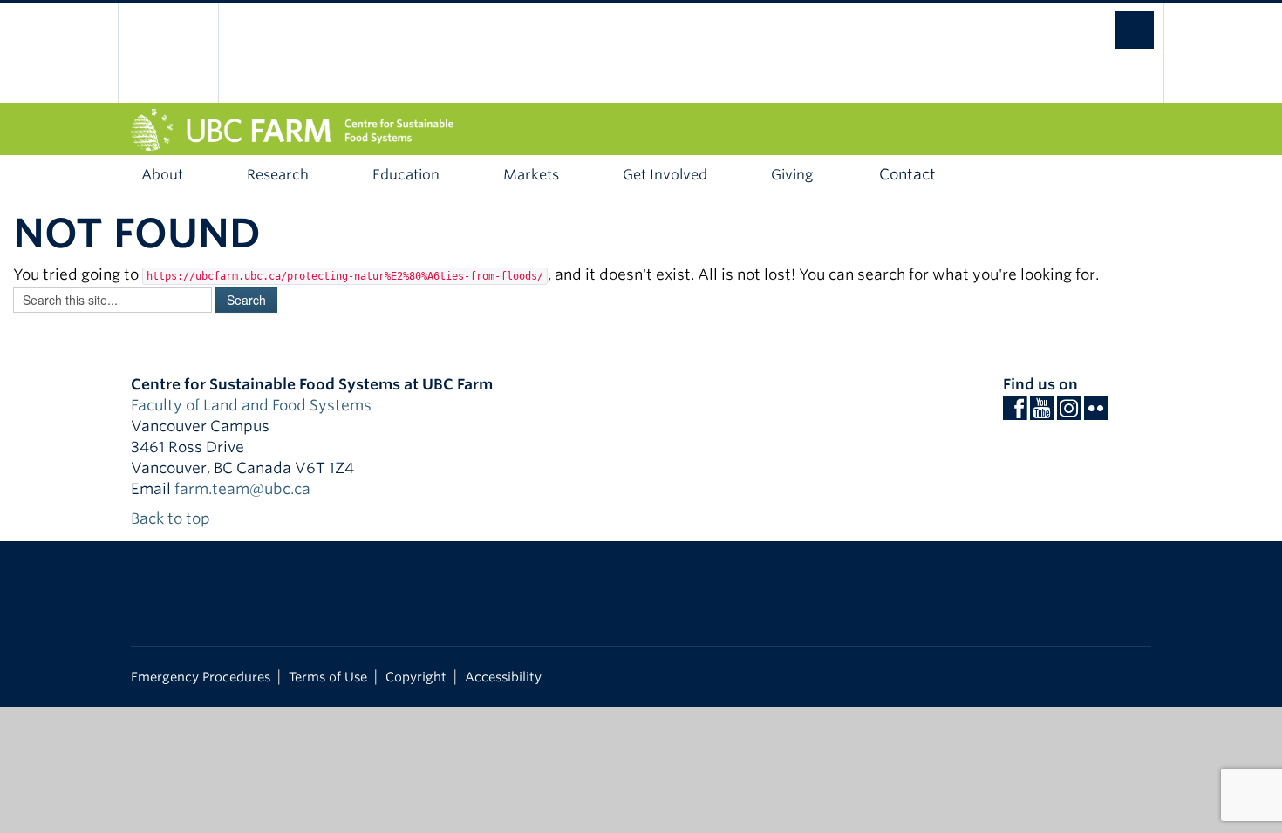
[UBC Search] (1116, 21)
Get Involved (665, 174)
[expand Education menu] (469, 175)
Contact (907, 174)
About (162, 174)
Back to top (172, 518)
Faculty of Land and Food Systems (251, 405)
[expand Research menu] (338, 175)
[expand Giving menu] (842, 175)
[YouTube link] (1042, 413)
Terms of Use (328, 676)
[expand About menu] (212, 175)
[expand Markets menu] (588, 175)
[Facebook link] (1014, 413)
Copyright (416, 676)
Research (278, 174)
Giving (792, 174)
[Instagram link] (1069, 413)
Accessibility (503, 676)
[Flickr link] (1096, 413)
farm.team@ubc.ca (242, 489)
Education (406, 174)
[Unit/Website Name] (641, 130)
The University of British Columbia (168, 53)
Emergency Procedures (200, 676)
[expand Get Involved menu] (736, 175)
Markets (531, 174)
